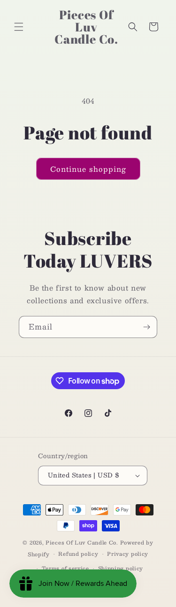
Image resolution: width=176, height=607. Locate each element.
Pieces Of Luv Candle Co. (82, 542)
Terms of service (65, 568)
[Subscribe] (146, 327)
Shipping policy (121, 568)
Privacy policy (127, 553)
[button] (18, 26)
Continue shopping (88, 169)
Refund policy (78, 553)
